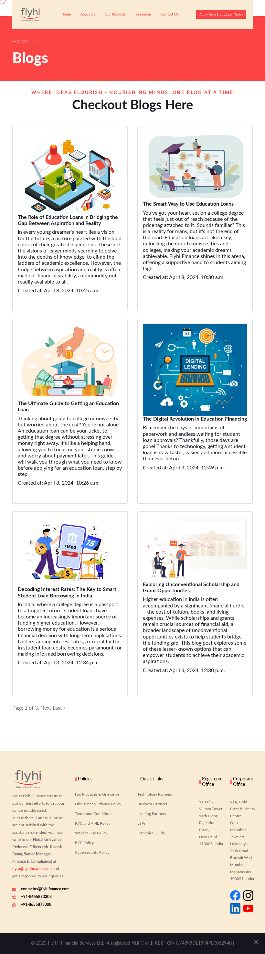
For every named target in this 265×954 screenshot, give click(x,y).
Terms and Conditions (93, 814)
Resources (143, 14)
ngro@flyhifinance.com (32, 869)
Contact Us (169, 14)
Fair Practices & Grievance (97, 794)
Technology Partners (154, 794)
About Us (87, 14)
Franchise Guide (151, 833)
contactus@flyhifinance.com (45, 889)
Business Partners (152, 804)
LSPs (141, 823)
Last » (59, 708)
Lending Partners (151, 814)
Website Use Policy (91, 833)
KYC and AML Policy (92, 823)
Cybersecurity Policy (92, 852)
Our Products (115, 14)
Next (45, 708)
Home (66, 14)
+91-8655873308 (36, 897)
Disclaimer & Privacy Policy (98, 804)
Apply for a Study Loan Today (221, 14)
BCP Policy (84, 843)
